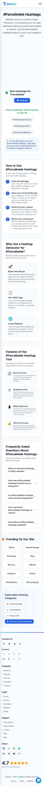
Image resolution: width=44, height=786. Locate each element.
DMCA (6, 711)
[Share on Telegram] (19, 748)
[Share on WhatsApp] (9, 748)
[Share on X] (14, 748)
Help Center (8, 722)
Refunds (7, 708)
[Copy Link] (19, 754)
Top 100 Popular (15, 604)
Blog (5, 737)
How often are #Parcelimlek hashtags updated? (21, 523)
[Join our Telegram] (9, 659)
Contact (7, 730)
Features (7, 674)
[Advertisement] (22, 57)
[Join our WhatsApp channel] (14, 659)
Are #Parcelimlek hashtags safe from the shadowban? (20, 496)
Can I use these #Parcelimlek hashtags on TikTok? (20, 510)
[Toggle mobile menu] (39, 3)
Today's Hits (14, 616)
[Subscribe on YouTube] (4, 659)
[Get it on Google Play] (4, 644)
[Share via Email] (14, 754)
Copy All (23, 100)
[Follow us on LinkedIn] (19, 654)
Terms (6, 696)
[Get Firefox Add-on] (15, 644)
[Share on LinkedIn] (4, 754)
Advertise (7, 682)
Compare (7, 686)
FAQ (5, 734)
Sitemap (30, 781)
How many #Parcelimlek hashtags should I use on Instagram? (19, 483)
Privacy (6, 700)
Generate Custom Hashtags (20, 621)
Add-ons (7, 678)
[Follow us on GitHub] (19, 659)
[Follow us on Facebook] (14, 654)
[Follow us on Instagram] (9, 654)
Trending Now (15, 610)
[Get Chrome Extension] (9, 644)
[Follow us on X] (4, 654)
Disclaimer (7, 704)
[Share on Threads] (9, 754)
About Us (7, 671)
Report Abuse (9, 726)
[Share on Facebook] (4, 748)
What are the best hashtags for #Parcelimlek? (21, 469)
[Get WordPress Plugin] (20, 644)
